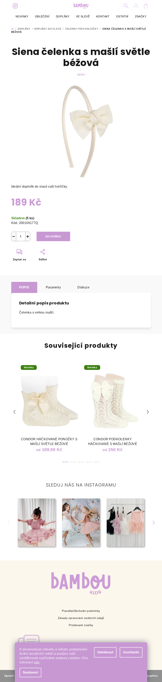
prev (14, 412)
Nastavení (30, 672)
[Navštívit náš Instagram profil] (15, 6)
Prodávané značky (81, 625)
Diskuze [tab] (83, 287)
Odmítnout (105, 652)
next (148, 412)
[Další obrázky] (153, 522)
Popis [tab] (24, 287)
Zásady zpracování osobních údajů (81, 618)
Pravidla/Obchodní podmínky (81, 610)
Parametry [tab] (53, 287)
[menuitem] (22, 16)
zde (36, 662)
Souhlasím (131, 652)
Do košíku (53, 236)
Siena (81, 74)
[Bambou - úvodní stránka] (81, 583)
